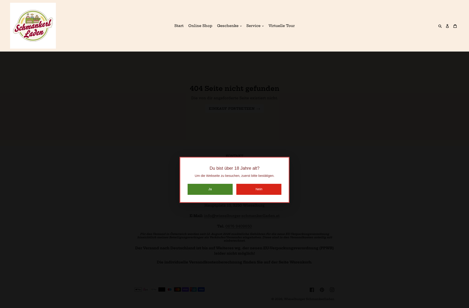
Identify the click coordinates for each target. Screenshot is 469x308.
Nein (259, 189)
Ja (210, 189)
